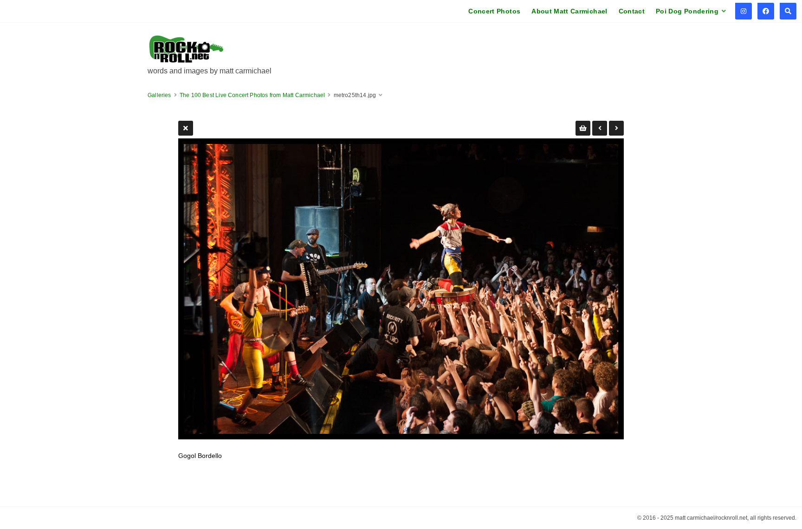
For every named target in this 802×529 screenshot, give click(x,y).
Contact (632, 11)
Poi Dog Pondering (687, 11)
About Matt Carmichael (569, 11)
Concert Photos (494, 11)
